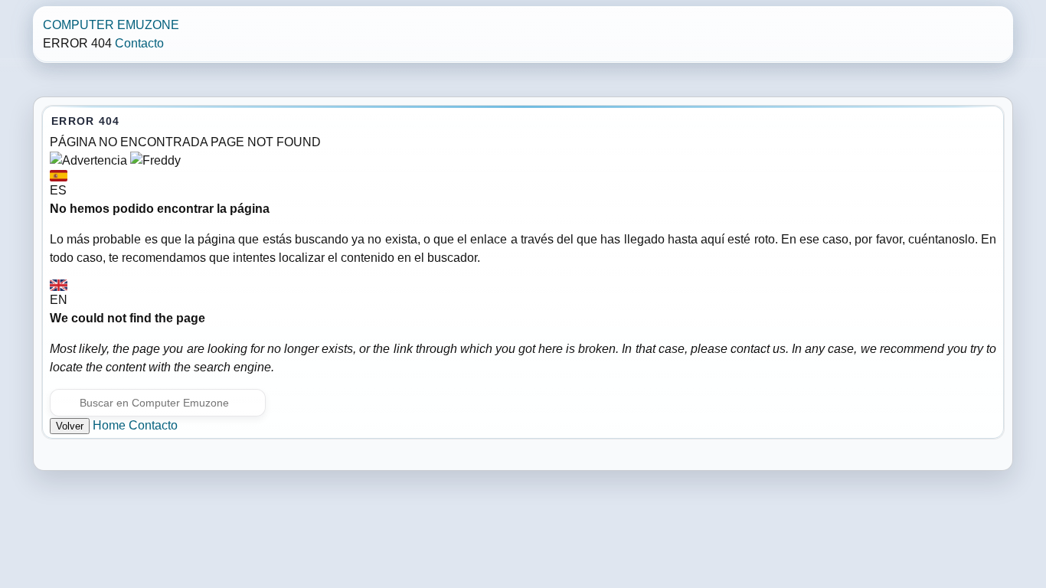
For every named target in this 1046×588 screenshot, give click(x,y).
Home (109, 425)
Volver (69, 426)
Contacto (139, 43)
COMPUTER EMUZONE (111, 24)
